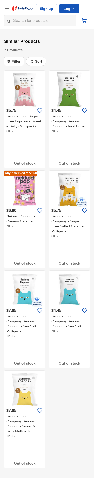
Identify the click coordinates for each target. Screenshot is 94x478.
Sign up (46, 9)
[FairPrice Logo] (23, 9)
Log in (69, 9)
